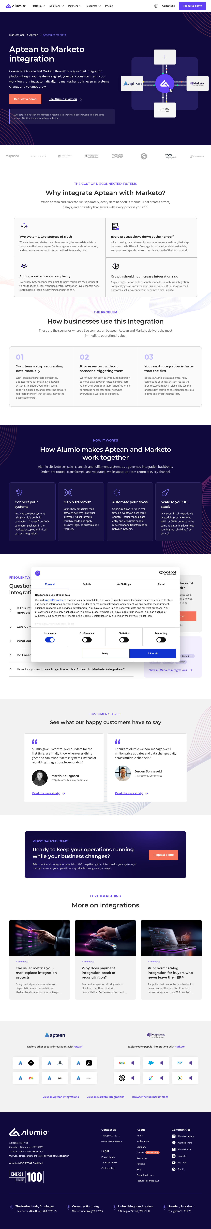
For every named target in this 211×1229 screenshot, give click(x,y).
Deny (105, 653)
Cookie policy (108, 1168)
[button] (39, 6)
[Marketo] (156, 1037)
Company (141, 1147)
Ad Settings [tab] (124, 584)
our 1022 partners (55, 600)
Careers (147, 1152)
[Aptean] (55, 1037)
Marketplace (143, 1141)
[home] (17, 6)
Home (140, 1135)
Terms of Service (109, 1162)
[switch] (87, 639)
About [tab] (161, 584)
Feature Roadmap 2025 (148, 1180)
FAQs (139, 1169)
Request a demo (25, 99)
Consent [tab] (50, 584)
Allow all (153, 653)
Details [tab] (87, 584)
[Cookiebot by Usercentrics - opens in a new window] (161, 573)
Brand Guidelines (145, 1175)
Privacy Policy (108, 1157)
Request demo (163, 854)
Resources (142, 1158)
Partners (141, 1164)
